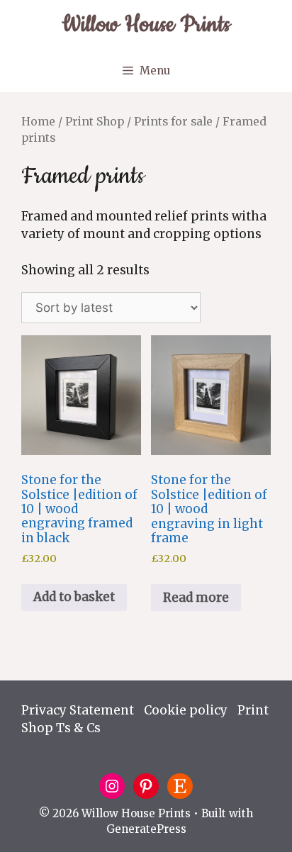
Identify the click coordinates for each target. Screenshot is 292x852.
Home (38, 121)
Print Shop (94, 121)
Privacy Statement (77, 710)
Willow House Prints (146, 25)
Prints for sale (173, 121)
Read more (196, 597)
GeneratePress (146, 829)
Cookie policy (186, 710)
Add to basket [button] (74, 597)
